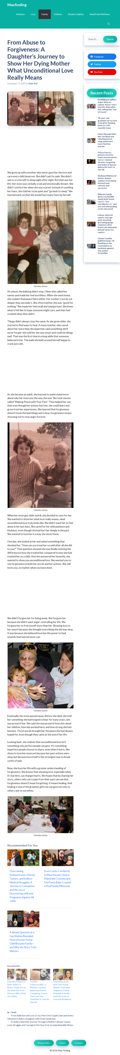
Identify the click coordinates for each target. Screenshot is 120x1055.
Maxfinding (17, 4)
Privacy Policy (44, 1043)
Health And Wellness (100, 14)
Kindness (20, 14)
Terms (62, 1043)
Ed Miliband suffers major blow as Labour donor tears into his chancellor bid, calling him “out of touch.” (107, 105)
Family (44, 14)
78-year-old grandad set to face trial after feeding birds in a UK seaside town (107, 123)
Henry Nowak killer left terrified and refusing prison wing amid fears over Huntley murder (107, 140)
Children (58, 14)
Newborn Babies (76, 14)
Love (33, 14)
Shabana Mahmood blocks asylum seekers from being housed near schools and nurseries (107, 181)
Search (110, 39)
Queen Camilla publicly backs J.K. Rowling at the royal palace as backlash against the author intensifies (106, 245)
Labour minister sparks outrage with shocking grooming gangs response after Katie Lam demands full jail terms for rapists (107, 223)
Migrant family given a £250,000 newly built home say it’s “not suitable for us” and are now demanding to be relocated (107, 201)
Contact (79, 1043)
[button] (109, 24)
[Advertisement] (40, 150)
